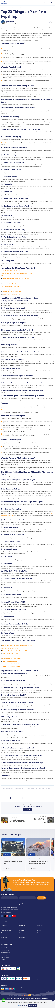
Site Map (39, 930)
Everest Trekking (4, 947)
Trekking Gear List (30, 794)
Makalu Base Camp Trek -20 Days (12, 294)
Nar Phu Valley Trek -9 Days (9, 289)
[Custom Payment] (27, 988)
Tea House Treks (6, 794)
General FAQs (40, 925)
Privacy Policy (22, 937)
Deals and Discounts (5, 932)
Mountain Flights (18, 791)
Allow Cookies (32, 1005)
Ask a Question (27, 809)
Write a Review (22, 935)
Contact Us (39, 932)
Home (2, 6)
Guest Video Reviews (5, 935)
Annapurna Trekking (5, 952)
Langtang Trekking (5, 957)
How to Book (4, 937)
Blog (6, 6)
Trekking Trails (5, 797)
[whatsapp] (3, 1000)
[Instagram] (7, 916)
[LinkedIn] (10, 916)
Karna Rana (10, 21)
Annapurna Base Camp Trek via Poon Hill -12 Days (15, 278)
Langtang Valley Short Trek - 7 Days (12, 291)
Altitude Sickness (19, 788)
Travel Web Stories (5, 928)
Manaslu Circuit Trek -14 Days (10, 283)
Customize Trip (22, 932)
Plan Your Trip (22, 925)
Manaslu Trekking (5, 950)
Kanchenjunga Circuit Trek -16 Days (11, 286)
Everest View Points (16, 797)
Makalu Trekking (4, 959)
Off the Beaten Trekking (18, 794)
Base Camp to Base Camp (31, 788)
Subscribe (40, 898)
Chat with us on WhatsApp (34, 806)
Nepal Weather (27, 797)
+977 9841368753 (18, 806)
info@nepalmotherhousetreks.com (10, 909)
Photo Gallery (22, 928)
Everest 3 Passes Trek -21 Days (10, 275)
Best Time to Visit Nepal (44, 788)
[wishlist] (43, 2)
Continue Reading (7, 868)
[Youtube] (13, 916)
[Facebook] (2, 916)
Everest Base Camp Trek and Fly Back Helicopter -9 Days (17, 273)
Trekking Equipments (7, 791)
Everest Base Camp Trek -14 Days (11, 270)
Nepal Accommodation (7, 788)
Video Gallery (22, 930)
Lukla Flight (28, 791)
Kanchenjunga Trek (5, 955)
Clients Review (4, 925)
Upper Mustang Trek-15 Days (10, 281)
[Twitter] (5, 916)
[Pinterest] (15, 916)
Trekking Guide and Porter (43, 794)
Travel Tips (11, 6)
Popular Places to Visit (39, 791)
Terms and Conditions (6, 930)
